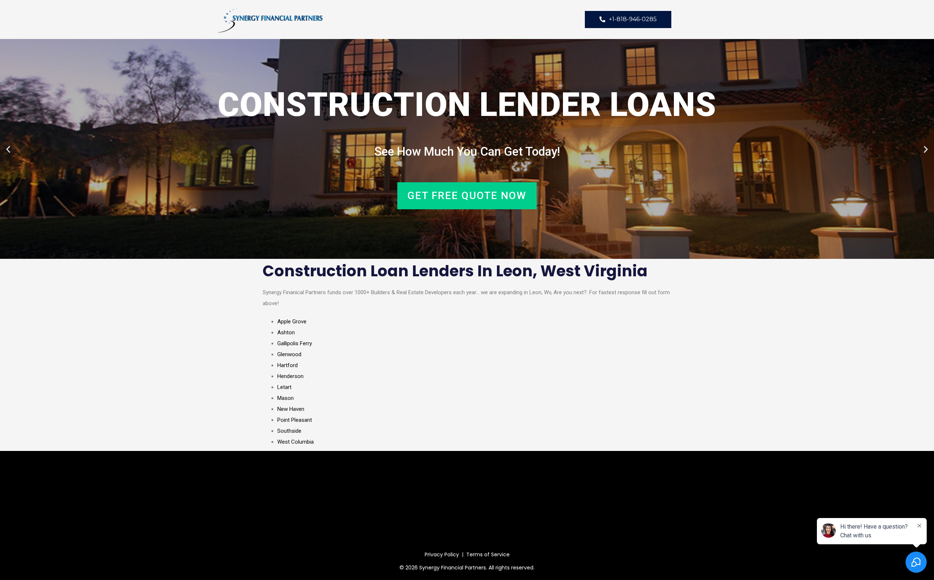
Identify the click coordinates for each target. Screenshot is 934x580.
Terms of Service (488, 554)
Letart (284, 387)
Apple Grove (291, 321)
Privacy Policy (442, 554)
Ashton (286, 332)
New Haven (290, 409)
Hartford (287, 365)
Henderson (290, 376)
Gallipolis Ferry (294, 343)
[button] (8, 148)
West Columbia (295, 442)
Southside (289, 431)
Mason (285, 398)
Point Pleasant (294, 420)
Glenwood (289, 354)
